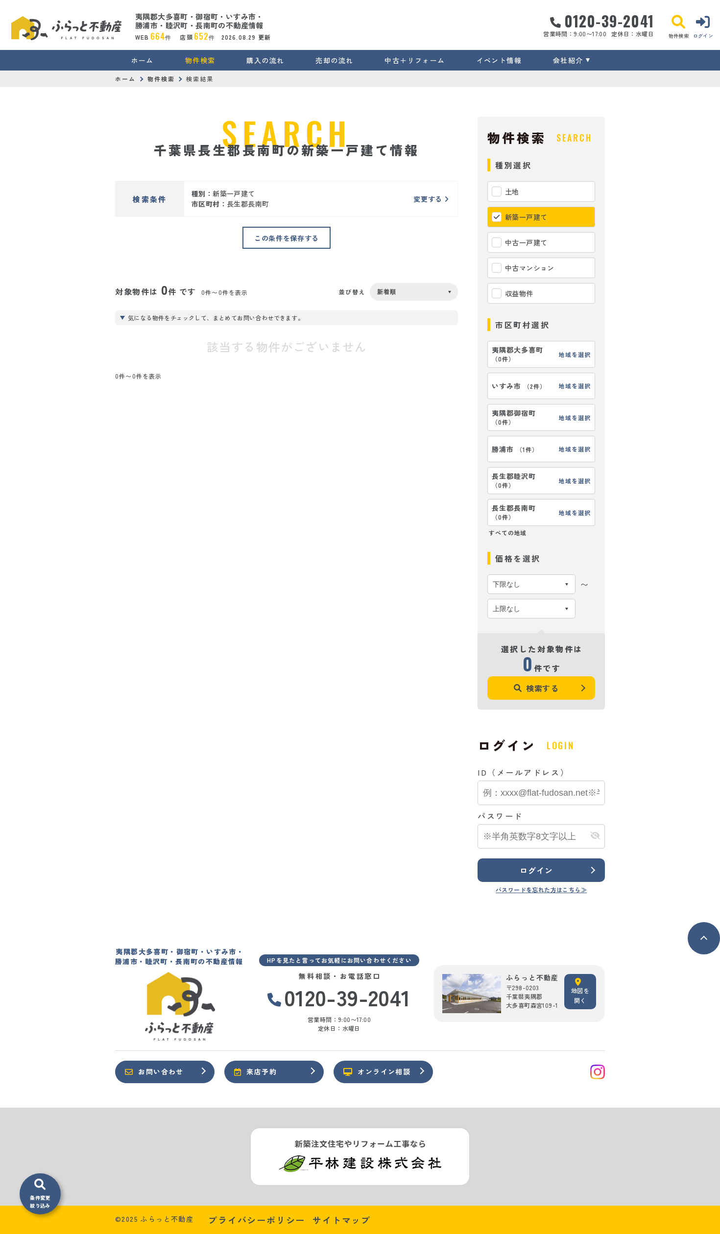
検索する (542, 688)
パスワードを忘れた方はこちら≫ (541, 889)
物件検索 (200, 60)
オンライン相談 (384, 1071)
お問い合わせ (160, 1071)
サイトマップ (341, 1219)
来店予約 (261, 1071)
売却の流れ (334, 60)
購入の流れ (265, 60)
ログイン (536, 870)
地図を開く (580, 995)
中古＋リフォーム (414, 60)
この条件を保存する (286, 238)
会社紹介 (568, 60)
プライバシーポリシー (256, 1219)
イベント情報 (499, 60)
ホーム (142, 60)
